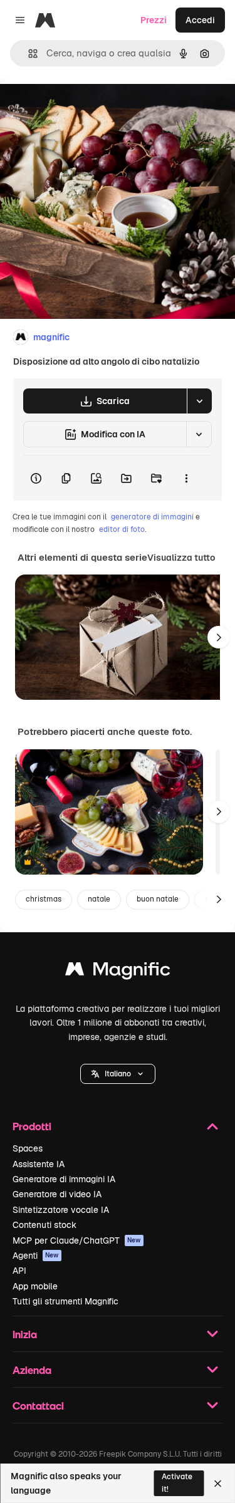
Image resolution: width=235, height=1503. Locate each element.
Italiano (118, 1074)
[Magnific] (117, 972)
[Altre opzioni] (186, 478)
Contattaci (38, 1405)
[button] (117, 1074)
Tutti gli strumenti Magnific (65, 1301)
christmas (43, 899)
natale (99, 899)
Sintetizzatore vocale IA (61, 1209)
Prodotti (32, 1126)
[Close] (217, 1483)
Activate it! (177, 1483)
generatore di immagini (152, 517)
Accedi (200, 20)
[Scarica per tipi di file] (199, 400)
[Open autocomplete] (28, 53)
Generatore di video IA (57, 1194)
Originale (83, 107)
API (19, 1270)
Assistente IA (39, 1164)
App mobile (35, 1286)
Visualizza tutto (181, 557)
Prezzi (153, 20)
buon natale (158, 899)
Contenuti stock (44, 1224)
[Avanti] (218, 637)
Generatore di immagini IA (64, 1179)
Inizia (25, 1334)
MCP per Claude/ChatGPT (77, 1240)
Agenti (36, 1255)
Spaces (28, 1148)
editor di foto (122, 529)
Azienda (32, 1369)
